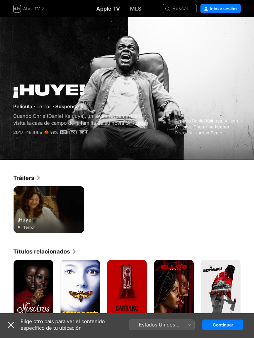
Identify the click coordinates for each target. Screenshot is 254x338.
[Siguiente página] (247, 289)
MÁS (142, 123)
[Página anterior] (6, 289)
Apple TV (108, 8)
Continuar (223, 324)
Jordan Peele (208, 132)
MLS (135, 8)
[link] (27, 178)
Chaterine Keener (211, 126)
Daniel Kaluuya (207, 120)
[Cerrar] (11, 325)
